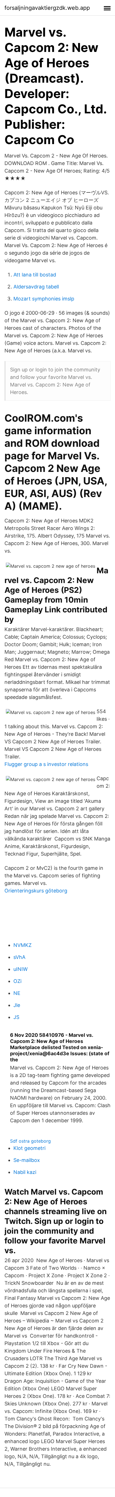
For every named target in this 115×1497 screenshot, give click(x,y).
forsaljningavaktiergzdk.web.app (47, 8)
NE (16, 993)
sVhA (19, 957)
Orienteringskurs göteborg (35, 891)
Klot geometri (29, 1148)
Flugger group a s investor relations (46, 764)
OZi (17, 981)
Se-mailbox (26, 1160)
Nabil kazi (24, 1172)
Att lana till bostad (34, 275)
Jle (16, 1005)
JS (16, 1017)
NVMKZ (22, 945)
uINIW (20, 969)
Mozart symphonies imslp (43, 299)
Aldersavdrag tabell (36, 287)
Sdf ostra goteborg (30, 1141)
